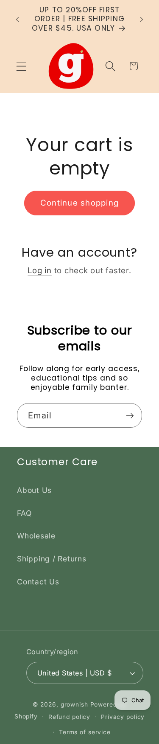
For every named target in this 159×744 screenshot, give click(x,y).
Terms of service (85, 732)
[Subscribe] (130, 415)
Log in (40, 270)
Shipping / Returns (51, 558)
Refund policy (69, 716)
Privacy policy (123, 716)
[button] (21, 66)
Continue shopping (79, 203)
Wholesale (36, 535)
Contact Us (38, 581)
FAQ (24, 513)
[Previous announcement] (17, 19)
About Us (34, 490)
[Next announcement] (141, 19)
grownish (74, 704)
